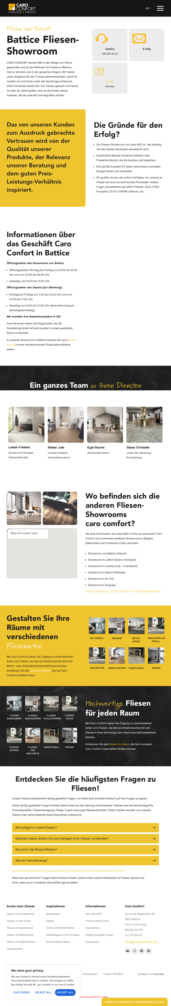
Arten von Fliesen (40, 670)
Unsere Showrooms (97, 921)
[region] (43, 982)
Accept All (65, 992)
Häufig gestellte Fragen (99, 935)
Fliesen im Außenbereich (21, 942)
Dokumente (92, 942)
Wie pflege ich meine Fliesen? (36, 827)
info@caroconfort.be (141, 942)
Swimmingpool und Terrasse (62, 935)
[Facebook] (141, 951)
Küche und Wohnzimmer (60, 928)
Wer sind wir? (94, 914)
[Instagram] (134, 951)
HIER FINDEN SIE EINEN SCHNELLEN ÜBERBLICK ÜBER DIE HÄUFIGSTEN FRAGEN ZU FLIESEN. (68, 871)
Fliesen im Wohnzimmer (20, 935)
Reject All (43, 992)
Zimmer (50, 921)
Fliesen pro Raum (119, 744)
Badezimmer (53, 914)
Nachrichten (93, 928)
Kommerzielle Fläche (58, 942)
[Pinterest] (148, 951)
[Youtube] (127, 951)
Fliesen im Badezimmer (20, 928)
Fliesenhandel (15, 949)
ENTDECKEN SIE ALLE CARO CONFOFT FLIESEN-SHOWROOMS (123, 591)
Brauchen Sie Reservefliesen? (36, 849)
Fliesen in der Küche (19, 921)
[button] (85, 827)
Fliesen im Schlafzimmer (21, 914)
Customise (21, 992)
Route (109, 81)
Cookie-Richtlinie (113, 974)
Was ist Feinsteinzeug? (31, 860)
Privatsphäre (90, 974)
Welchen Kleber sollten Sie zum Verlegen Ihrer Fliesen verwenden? (62, 838)
